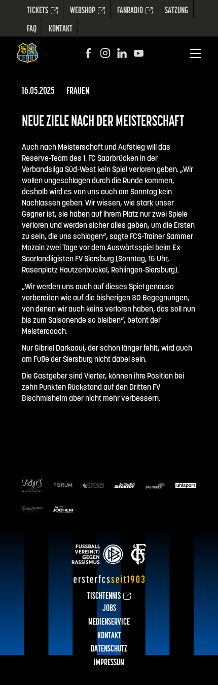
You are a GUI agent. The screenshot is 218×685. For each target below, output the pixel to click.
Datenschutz (109, 649)
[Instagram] (105, 53)
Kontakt (60, 29)
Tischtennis (104, 596)
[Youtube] (138, 53)
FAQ (32, 29)
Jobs (109, 608)
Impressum (109, 663)
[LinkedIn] (122, 53)
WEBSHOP (82, 11)
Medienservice (109, 622)
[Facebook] (88, 53)
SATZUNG (176, 11)
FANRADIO (130, 11)
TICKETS (37, 11)
